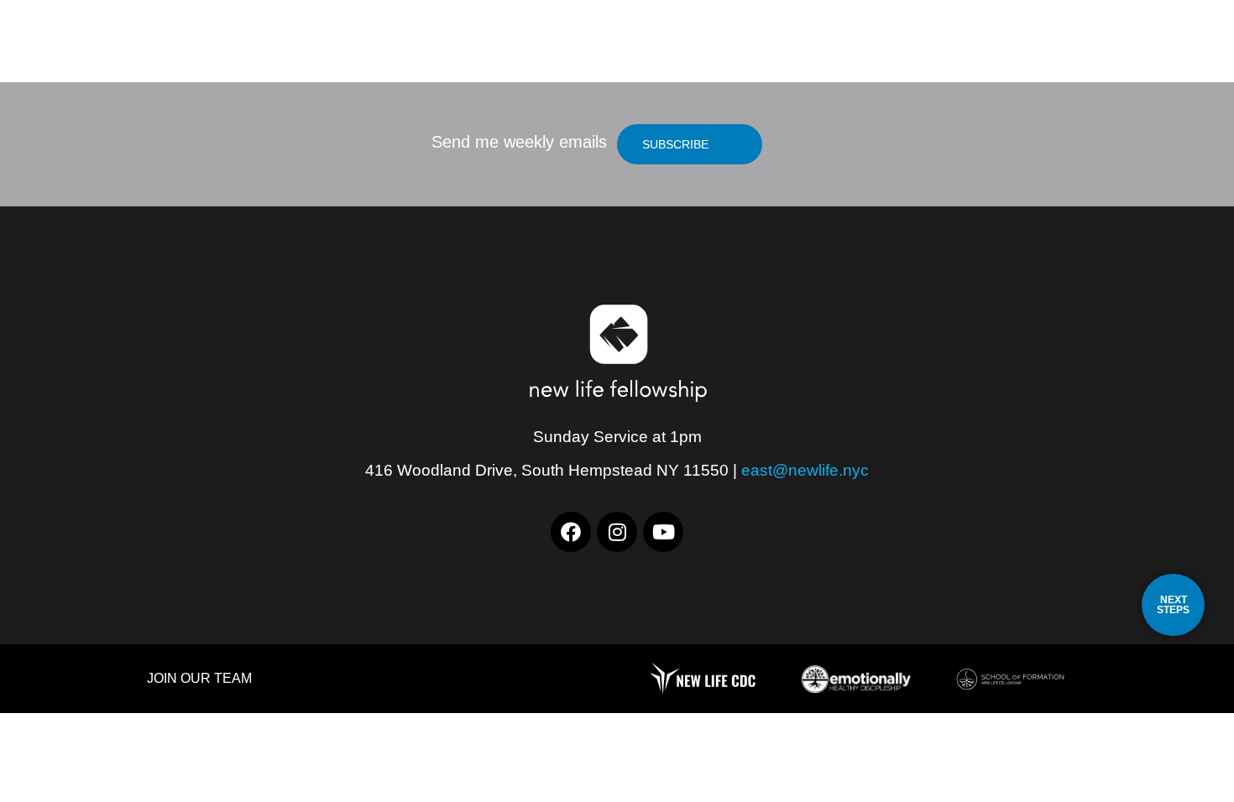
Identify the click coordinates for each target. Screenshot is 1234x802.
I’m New (894, 55)
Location (791, 55)
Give (1102, 55)
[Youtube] (663, 532)
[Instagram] (617, 532)
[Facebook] (571, 532)
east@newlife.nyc (805, 470)
